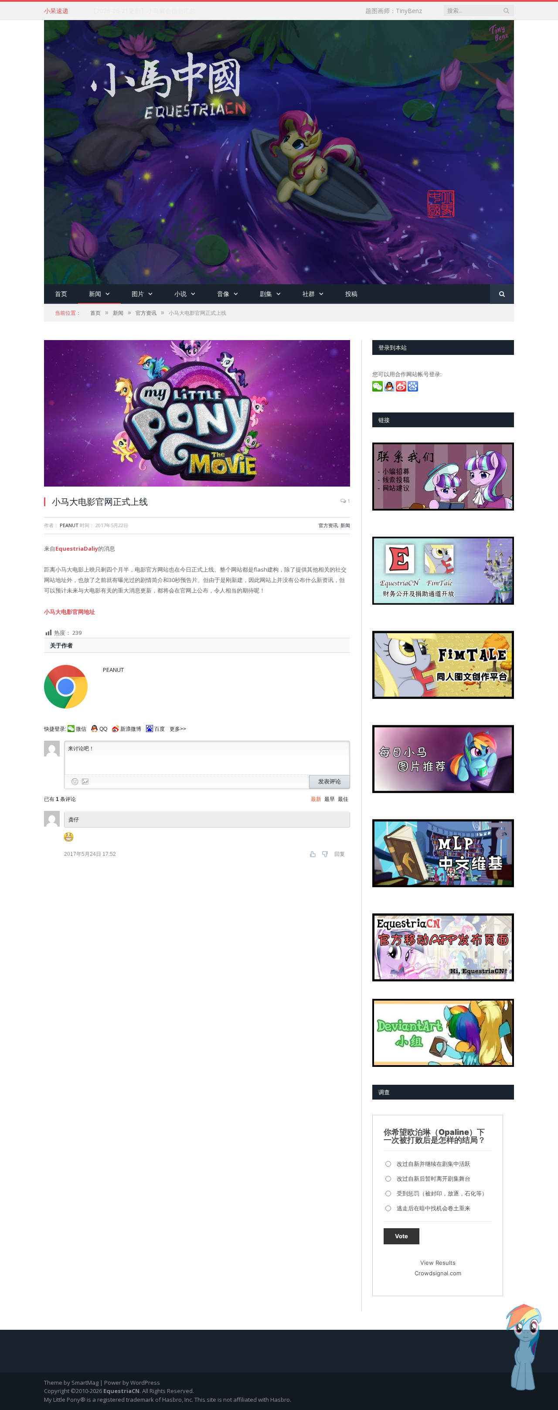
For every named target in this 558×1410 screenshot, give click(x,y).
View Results (438, 1262)
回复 (339, 854)
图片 (138, 293)
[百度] (413, 389)
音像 (223, 293)
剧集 (266, 293)
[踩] (326, 854)
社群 (309, 293)
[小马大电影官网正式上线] (197, 414)
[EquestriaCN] (279, 150)
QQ (103, 729)
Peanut (69, 525)
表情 (74, 781)
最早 (329, 799)
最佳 (343, 799)
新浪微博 (130, 729)
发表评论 (329, 781)
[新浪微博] (402, 389)
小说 (180, 293)
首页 (61, 293)
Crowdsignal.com (438, 1273)
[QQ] (390, 389)
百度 (159, 729)
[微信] (378, 389)
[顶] (313, 854)
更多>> (178, 729)
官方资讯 (328, 525)
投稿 (351, 293)
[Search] (502, 294)
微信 (81, 729)
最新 (316, 799)
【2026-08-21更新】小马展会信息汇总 (143, 11)
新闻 (95, 293)
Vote (401, 1236)
